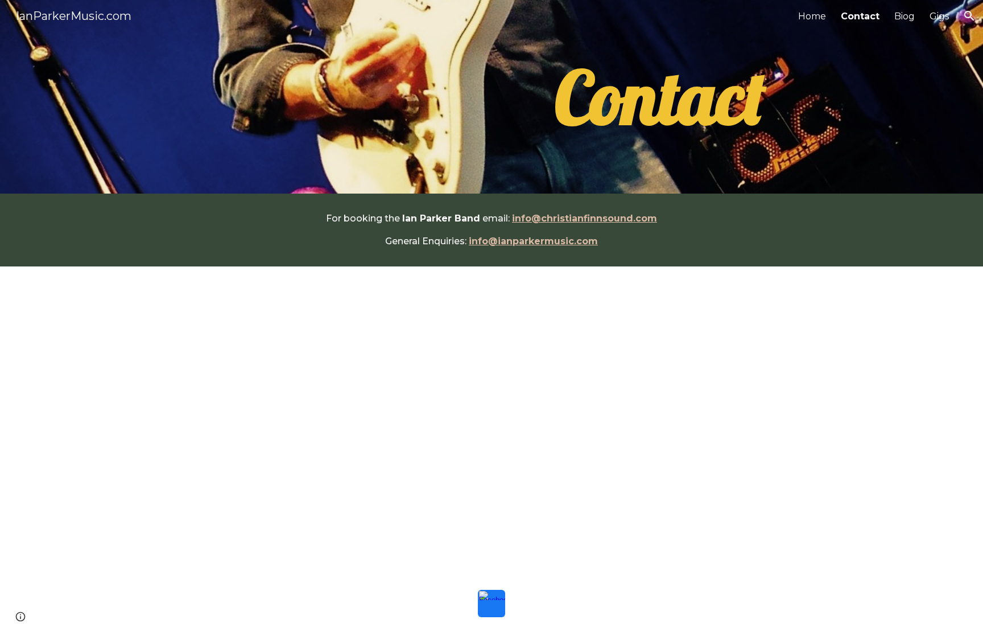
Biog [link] (904, 16)
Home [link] (812, 16)
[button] (969, 16)
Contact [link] (860, 16)
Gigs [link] (939, 16)
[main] (660, 97)
